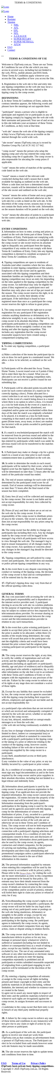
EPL (16, 30)
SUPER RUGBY (22, 39)
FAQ (9, 47)
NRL (16, 25)
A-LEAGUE (20, 36)
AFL (16, 27)
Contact (11, 50)
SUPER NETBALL (24, 41)
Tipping (11, 22)
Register (11, 19)
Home (10, 16)
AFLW (17, 44)
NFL (16, 33)
